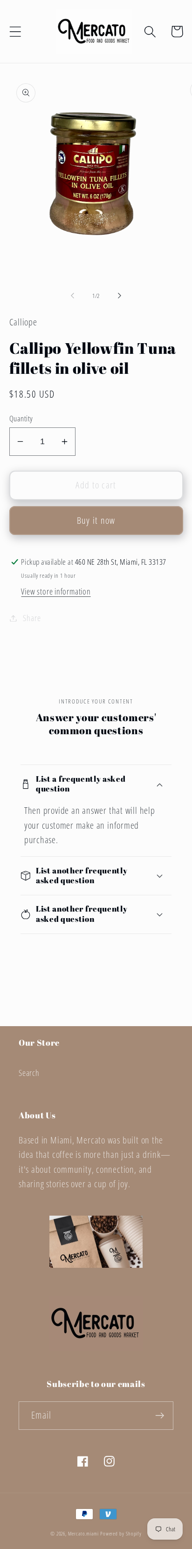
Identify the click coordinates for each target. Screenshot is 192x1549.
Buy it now (96, 520)
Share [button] (32, 617)
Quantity (21, 418)
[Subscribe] (159, 1415)
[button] (15, 31)
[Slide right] (120, 295)
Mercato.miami (83, 1533)
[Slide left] (72, 295)
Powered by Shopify (121, 1533)
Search (29, 1072)
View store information (55, 591)
